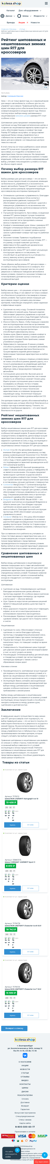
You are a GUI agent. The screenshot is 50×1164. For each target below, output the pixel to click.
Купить (12, 825)
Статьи (22, 29)
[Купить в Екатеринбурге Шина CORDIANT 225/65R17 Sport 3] (25, 845)
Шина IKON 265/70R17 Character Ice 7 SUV (23, 989)
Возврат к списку (14, 1028)
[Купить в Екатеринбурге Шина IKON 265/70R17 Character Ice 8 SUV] (25, 909)
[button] (42, 1161)
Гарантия (25, 1109)
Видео (25, 1080)
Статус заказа (25, 1120)
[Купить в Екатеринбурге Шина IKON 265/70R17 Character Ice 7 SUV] (25, 972)
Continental (8, 485)
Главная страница (8, 29)
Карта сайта (25, 1123)
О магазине (25, 1062)
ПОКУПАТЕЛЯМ (25, 1095)
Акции (25, 1065)
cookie (8, 1157)
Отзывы (25, 1077)
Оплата (25, 1099)
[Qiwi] (26, 1141)
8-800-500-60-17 (25, 1127)
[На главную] (25, 1040)
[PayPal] (33, 1141)
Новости (25, 1069)
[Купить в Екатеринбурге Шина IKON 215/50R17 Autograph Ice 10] (25, 782)
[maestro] (13, 1141)
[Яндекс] (22, 1141)
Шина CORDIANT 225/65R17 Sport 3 (20, 862)
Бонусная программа (25, 1113)
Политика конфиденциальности (23, 1149)
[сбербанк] (18, 1141)
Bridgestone (8, 499)
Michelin (6, 450)
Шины (25, 1088)
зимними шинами (23, 116)
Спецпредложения (25, 1116)
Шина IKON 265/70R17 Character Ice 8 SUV (23, 926)
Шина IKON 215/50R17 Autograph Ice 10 (21, 799)
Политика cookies (23, 1151)
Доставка (25, 1102)
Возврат (25, 1106)
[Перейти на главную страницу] (11, 4)
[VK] (25, 1056)
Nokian (6, 467)
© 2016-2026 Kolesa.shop (23, 1146)
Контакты (25, 1084)
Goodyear (7, 517)
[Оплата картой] (24, 1136)
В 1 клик (30, 825)
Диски (25, 1091)
